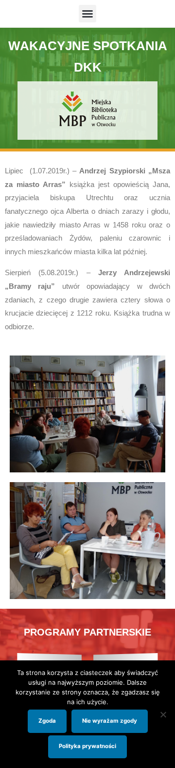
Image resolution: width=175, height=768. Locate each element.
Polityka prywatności (87, 746)
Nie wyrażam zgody (109, 720)
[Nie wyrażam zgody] (163, 714)
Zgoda (47, 720)
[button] (87, 13)
